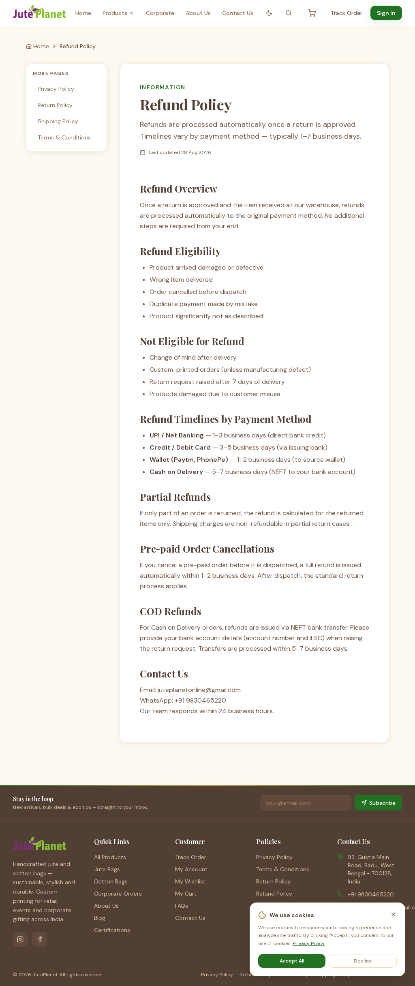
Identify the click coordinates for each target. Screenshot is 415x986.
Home (83, 13)
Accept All (292, 961)
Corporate (160, 13)
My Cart (186, 893)
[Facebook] (39, 939)
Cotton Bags (111, 881)
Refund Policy (274, 893)
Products (115, 13)
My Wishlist (190, 881)
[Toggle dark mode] (269, 12)
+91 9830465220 (371, 894)
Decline (363, 961)
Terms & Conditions (64, 137)
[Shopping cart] (312, 13)
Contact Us (237, 13)
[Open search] (288, 12)
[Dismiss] (393, 914)
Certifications (112, 930)
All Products (110, 857)
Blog (99, 918)
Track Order (346, 13)
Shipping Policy (58, 121)
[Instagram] (20, 939)
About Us (198, 13)
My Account (191, 869)
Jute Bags (107, 869)
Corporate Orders (118, 893)
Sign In (386, 13)
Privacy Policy (56, 88)
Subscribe (382, 802)
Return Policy (55, 105)
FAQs (181, 905)
